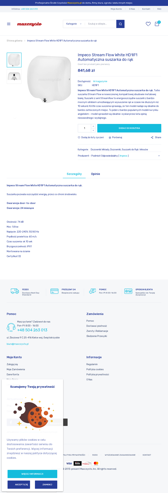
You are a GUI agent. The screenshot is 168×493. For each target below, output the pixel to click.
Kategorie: (83, 149)
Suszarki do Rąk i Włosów (135, 149)
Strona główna (14, 40)
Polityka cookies (95, 369)
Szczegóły (74, 174)
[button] (14, 60)
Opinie (95, 174)
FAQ (159, 9)
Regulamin (92, 364)
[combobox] (101, 24)
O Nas (132, 9)
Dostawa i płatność (96, 326)
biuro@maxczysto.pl (18, 344)
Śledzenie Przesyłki (96, 336)
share (158, 137)
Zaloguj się (12, 364)
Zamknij (47, 484)
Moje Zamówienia (16, 369)
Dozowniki (115, 149)
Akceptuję (21, 484)
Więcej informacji (32, 474)
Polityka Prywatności (74, 455)
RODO (95, 455)
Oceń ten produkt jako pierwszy (94, 64)
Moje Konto (116, 9)
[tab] (74, 174)
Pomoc (90, 321)
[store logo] (29, 24)
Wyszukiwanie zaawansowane (120, 455)
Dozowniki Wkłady (100, 149)
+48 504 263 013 (29, 9)
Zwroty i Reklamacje (97, 331)
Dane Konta (13, 374)
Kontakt (146, 9)
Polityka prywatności (97, 374)
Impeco (123, 155)
